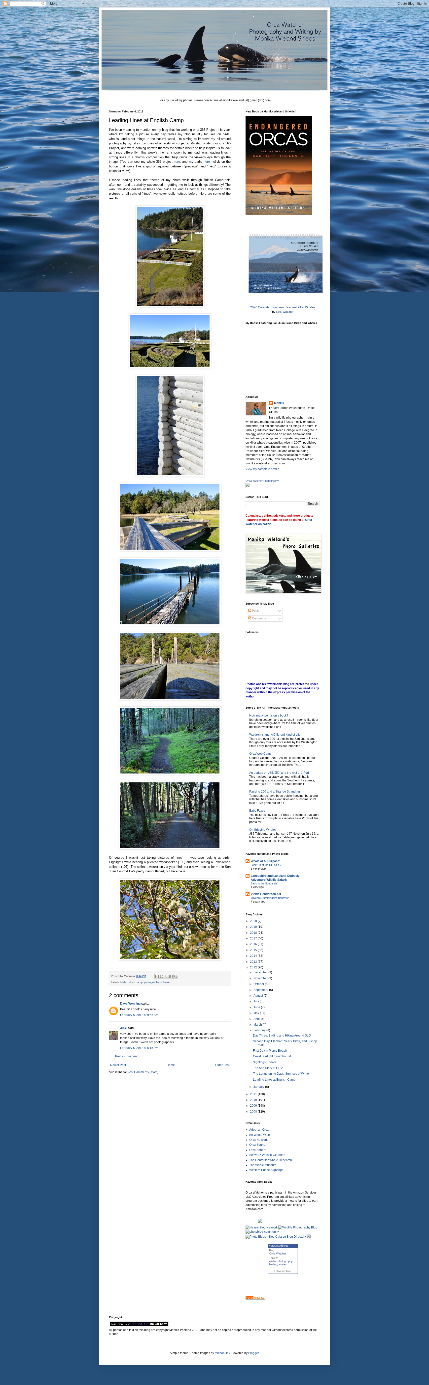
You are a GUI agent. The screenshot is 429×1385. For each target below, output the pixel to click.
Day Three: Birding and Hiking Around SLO (282, 1035)
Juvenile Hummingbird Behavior (270, 897)
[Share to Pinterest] (175, 976)
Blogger (253, 1353)
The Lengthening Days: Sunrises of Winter (281, 1073)
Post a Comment (126, 1056)
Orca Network (258, 1140)
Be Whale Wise (259, 1135)
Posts (255, 611)
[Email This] (156, 976)
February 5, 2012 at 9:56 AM (139, 1015)
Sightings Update (264, 1062)
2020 (254, 921)
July (256, 1001)
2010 (254, 1100)
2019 (254, 927)
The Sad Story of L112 (268, 1068)
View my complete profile (262, 469)
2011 (254, 1094)
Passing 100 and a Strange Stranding (274, 791)
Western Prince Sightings (266, 1170)
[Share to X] (166, 976)
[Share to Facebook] (171, 976)
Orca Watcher (277, 1253)
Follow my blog (282, 1271)
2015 (254, 950)
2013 (254, 961)
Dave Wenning (130, 1003)
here (177, 161)
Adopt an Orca (259, 1129)
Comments (259, 618)
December (260, 972)
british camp (135, 982)
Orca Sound (257, 1144)
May (256, 1013)
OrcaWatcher (285, 312)
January (259, 1087)
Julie (123, 1028)
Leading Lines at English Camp (274, 1079)
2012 (254, 967)
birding (273, 1264)
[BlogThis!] (161, 976)
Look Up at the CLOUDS (266, 864)
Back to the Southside (264, 883)
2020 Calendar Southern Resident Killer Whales (282, 307)
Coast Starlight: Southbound (272, 1056)
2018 (254, 932)
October (259, 984)
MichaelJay (222, 1353)
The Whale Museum (262, 1165)
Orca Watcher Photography (262, 480)
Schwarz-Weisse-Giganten (267, 1155)
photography (151, 982)
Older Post (222, 1065)
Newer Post (118, 1065)
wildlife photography (280, 1261)
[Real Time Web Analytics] (255, 1298)
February (259, 1030)
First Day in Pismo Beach (270, 1050)
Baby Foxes (257, 810)
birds (123, 982)
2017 (254, 938)
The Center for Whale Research (270, 1160)
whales (283, 1264)
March (258, 1024)
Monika (279, 403)
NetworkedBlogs (278, 1245)
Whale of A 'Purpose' (265, 861)
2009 (254, 1105)
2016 (254, 944)
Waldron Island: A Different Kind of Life (275, 734)
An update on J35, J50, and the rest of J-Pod (279, 772)
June (257, 1007)
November (260, 978)
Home (171, 1065)
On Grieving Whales (262, 829)
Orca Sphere (257, 1150)
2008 (254, 1111)
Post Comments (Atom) (142, 1072)
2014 (254, 956)
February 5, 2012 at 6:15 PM (139, 1048)
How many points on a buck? (268, 715)
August (258, 995)
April (256, 1019)
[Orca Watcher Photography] (248, 485)
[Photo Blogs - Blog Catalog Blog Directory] (276, 1236)
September (261, 990)
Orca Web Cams (260, 753)
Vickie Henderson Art (266, 894)
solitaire (165, 982)
